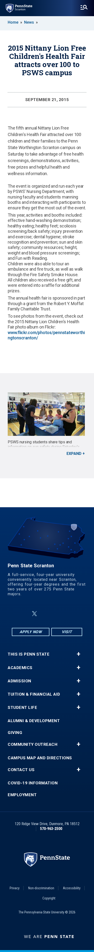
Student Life (22, 707)
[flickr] (46, 614)
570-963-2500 (51, 828)
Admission (19, 681)
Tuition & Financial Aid (34, 694)
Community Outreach (32, 744)
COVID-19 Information (33, 783)
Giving (15, 732)
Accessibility (72, 888)
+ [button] (78, 654)
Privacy (15, 888)
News (29, 22)
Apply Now (31, 632)
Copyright (48, 898)
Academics (20, 667)
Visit (67, 632)
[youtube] (58, 614)
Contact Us (21, 769)
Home (13, 22)
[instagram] (71, 614)
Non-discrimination (41, 888)
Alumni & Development (34, 721)
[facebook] (23, 614)
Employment (22, 795)
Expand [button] (74, 453)
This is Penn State (28, 654)
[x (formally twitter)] (34, 614)
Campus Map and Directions (40, 758)
